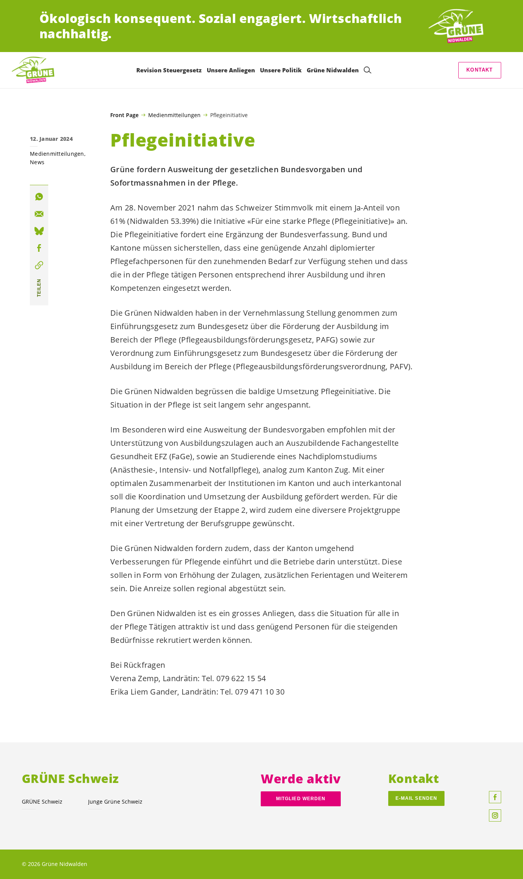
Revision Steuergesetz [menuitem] (169, 70)
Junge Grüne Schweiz (115, 801)
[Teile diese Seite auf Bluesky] (39, 231)
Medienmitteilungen (174, 115)
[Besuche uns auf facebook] (495, 797)
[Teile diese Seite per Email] (39, 214)
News (37, 162)
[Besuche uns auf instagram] (495, 815)
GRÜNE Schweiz (42, 801)
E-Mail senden (416, 798)
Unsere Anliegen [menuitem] (231, 70)
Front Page (124, 115)
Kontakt (479, 70)
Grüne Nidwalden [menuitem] (333, 70)
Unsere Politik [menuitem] (281, 70)
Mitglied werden (300, 798)
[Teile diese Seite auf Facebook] (39, 248)
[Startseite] (455, 26)
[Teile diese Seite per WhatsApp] (39, 197)
